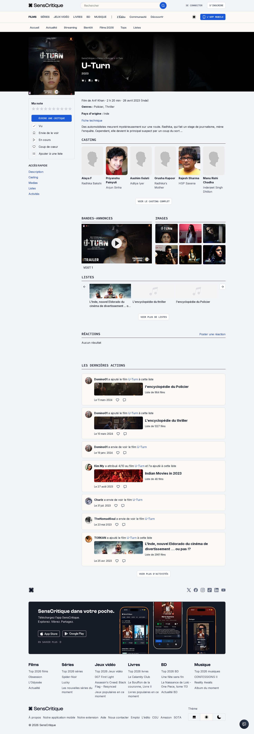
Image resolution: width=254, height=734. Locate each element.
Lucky (66, 682)
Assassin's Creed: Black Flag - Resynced (110, 684)
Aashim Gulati (139, 178)
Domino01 (100, 379)
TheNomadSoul (104, 518)
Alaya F (87, 178)
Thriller (110, 106)
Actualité (34, 688)
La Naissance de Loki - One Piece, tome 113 (176, 684)
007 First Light (104, 677)
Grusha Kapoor (164, 178)
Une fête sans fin (172, 677)
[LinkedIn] (216, 591)
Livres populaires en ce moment (143, 694)
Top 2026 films (38, 671)
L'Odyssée (35, 682)
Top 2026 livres (138, 671)
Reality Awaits (203, 682)
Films (100, 58)
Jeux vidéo (105, 664)
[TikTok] (210, 591)
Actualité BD (169, 692)
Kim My (99, 466)
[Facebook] (196, 591)
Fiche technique (92, 120)
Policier (109, 58)
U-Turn (119, 58)
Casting (89, 139)
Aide (103, 717)
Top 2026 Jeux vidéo (109, 671)
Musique (202, 664)
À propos (35, 717)
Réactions (91, 334)
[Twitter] (189, 591)
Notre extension (87, 717)
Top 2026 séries (72, 671)
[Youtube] (223, 591)
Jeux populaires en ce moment (109, 694)
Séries (68, 664)
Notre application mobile (59, 717)
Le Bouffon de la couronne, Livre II (140, 684)
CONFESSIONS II (206, 677)
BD (164, 664)
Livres (134, 664)
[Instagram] (203, 591)
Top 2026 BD (170, 671)
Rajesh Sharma (189, 178)
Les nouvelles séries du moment (77, 690)
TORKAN (100, 537)
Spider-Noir (69, 677)
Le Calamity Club (139, 677)
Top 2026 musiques (207, 671)
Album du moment (206, 688)
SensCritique (88, 58)
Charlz (98, 499)
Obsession (35, 677)
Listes (88, 277)
